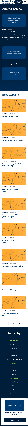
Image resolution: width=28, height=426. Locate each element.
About (14, 367)
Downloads (14, 355)
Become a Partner (14, 393)
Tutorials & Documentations (14, 359)
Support (14, 352)
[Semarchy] (7, 2)
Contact (14, 389)
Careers (14, 370)
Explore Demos (19, 2)
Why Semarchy (14, 344)
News (14, 374)
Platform (14, 348)
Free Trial (14, 385)
